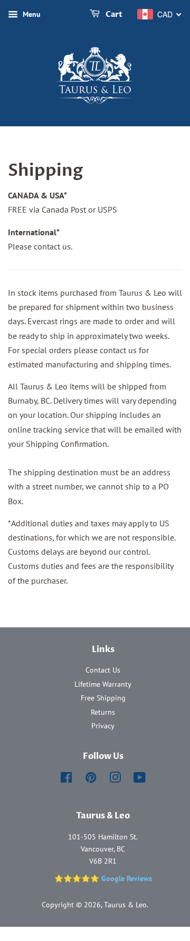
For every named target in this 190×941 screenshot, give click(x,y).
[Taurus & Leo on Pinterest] (91, 779)
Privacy (103, 725)
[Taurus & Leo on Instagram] (115, 779)
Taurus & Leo (125, 904)
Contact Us (103, 670)
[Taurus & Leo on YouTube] (140, 779)
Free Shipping (103, 698)
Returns (103, 712)
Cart (113, 14)
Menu (31, 14)
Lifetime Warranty (102, 684)
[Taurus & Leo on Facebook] (66, 779)
